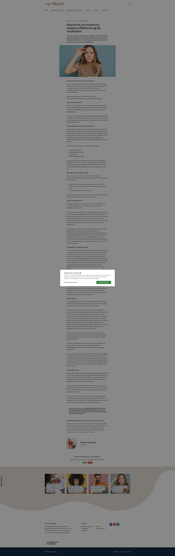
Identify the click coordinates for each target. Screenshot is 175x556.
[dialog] (87, 278)
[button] (70, 282)
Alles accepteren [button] (103, 282)
